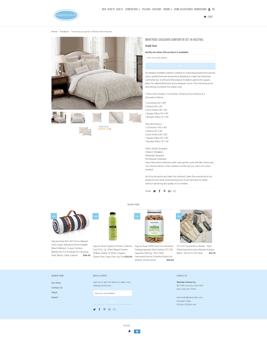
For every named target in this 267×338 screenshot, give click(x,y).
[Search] (213, 10)
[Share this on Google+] (169, 191)
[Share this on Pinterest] (164, 191)
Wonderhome (136, 325)
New (104, 9)
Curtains (156, 9)
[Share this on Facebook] (159, 191)
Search (54, 297)
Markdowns (200, 9)
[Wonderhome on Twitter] (94, 309)
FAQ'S (54, 292)
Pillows (146, 9)
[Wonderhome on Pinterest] (104, 309)
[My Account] (209, 10)
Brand (168, 9)
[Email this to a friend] (174, 191)
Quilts (119, 9)
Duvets (111, 9)
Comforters (132, 9)
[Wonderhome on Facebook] (99, 309)
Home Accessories (183, 9)
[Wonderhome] (66, 13)
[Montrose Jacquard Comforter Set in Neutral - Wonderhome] (97, 73)
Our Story (56, 283)
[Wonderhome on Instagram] (109, 309)
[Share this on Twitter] (154, 191)
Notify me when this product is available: (167, 52)
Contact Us (56, 287)
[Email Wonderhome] (114, 309)
